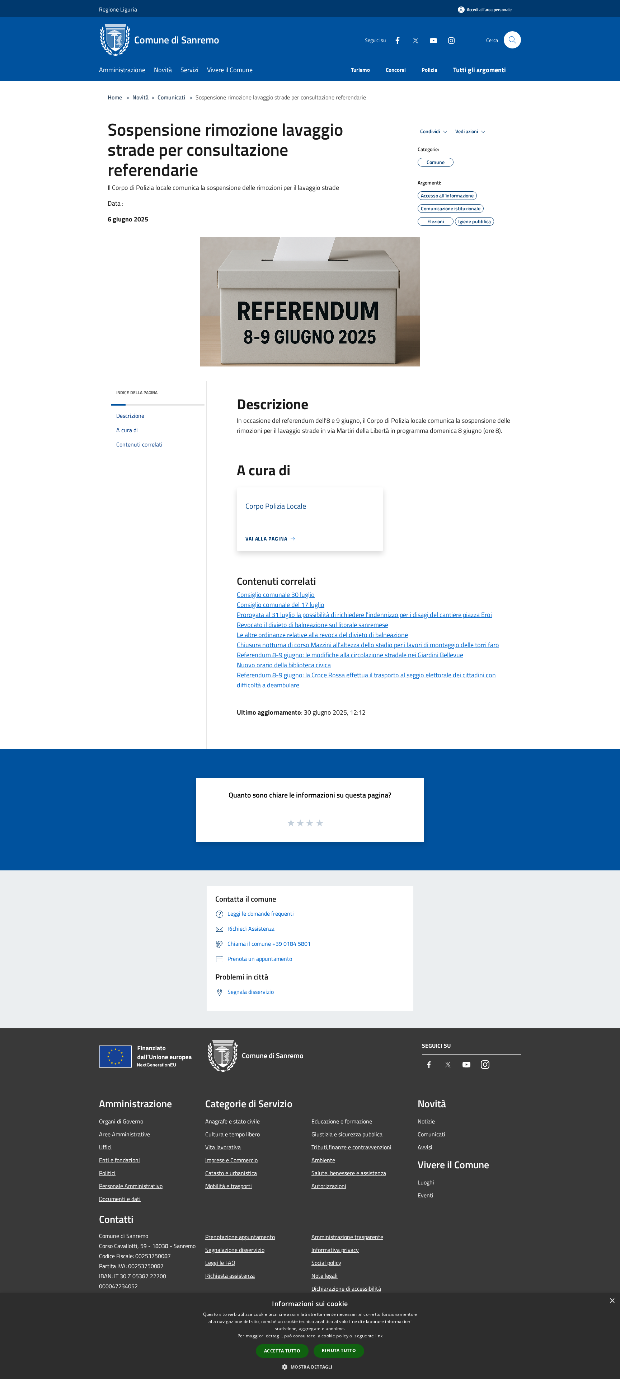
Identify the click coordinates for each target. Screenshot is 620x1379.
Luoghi (426, 1182)
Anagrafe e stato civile (232, 1121)
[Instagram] (448, 40)
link (378, 1336)
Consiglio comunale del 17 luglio (280, 604)
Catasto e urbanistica (231, 1173)
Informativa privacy (335, 1249)
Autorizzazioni (328, 1186)
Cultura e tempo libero (232, 1134)
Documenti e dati (120, 1199)
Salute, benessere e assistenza (348, 1173)
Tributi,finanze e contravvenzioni (351, 1147)
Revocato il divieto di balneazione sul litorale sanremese (312, 625)
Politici (107, 1173)
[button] (309, 1366)
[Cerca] (512, 39)
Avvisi (425, 1147)
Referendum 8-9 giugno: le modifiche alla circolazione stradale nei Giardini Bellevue (350, 655)
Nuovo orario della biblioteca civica (284, 665)
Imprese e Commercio (231, 1160)
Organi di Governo (121, 1121)
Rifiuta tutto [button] (339, 1350)
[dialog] (310, 1336)
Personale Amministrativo (131, 1186)
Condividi (430, 131)
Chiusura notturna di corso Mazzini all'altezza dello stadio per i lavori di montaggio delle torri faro (368, 645)
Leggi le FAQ (220, 1262)
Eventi (425, 1195)
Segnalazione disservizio (234, 1249)
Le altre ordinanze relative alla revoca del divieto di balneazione (322, 635)
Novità (140, 97)
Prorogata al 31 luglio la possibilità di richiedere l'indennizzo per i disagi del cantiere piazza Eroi (364, 615)
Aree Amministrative (124, 1134)
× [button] (612, 1301)
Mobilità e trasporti (228, 1186)
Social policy (326, 1262)
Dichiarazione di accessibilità (346, 1288)
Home (115, 97)
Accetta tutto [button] (282, 1351)
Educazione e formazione (341, 1121)
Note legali (324, 1275)
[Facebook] (395, 40)
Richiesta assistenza (230, 1275)
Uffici (105, 1147)
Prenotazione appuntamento (240, 1237)
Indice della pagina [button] (137, 392)
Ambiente (323, 1160)
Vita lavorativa (223, 1147)
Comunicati (171, 97)
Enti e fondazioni (119, 1160)
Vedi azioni (467, 131)
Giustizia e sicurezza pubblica (346, 1134)
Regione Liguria (118, 9)
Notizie (426, 1121)
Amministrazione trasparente (347, 1237)
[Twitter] (412, 40)
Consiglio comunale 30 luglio (276, 594)
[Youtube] (430, 40)
